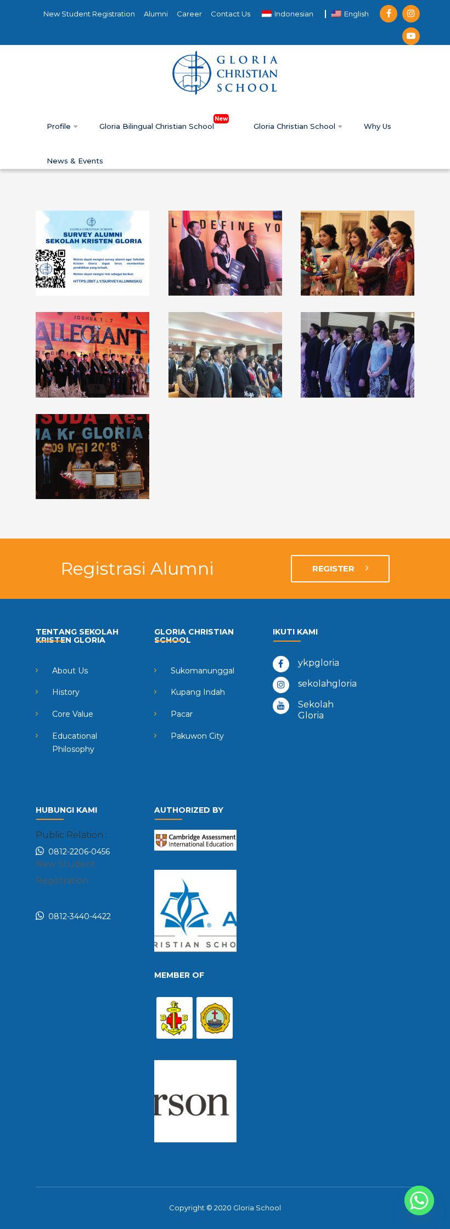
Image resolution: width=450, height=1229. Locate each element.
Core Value (72, 714)
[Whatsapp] (419, 1200)
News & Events (75, 160)
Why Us (377, 126)
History (66, 692)
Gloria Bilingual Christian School (157, 126)
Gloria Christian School (296, 126)
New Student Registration (89, 13)
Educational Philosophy (74, 742)
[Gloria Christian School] (225, 72)
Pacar (182, 714)
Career (189, 13)
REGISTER (334, 568)
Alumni (156, 13)
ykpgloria (318, 663)
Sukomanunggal (202, 671)
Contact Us (230, 13)
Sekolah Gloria (316, 710)
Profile (60, 126)
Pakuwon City (197, 736)
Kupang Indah (198, 692)
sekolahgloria (327, 683)
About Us (70, 671)
